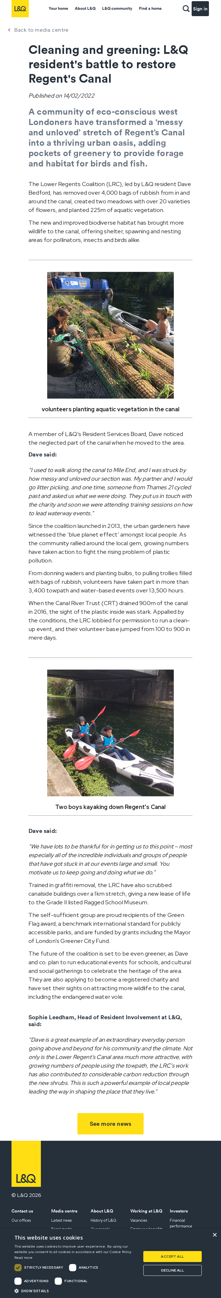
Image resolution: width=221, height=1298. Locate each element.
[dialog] (110, 1263)
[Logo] (20, 8)
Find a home (150, 8)
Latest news (61, 1220)
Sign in (200, 9)
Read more (23, 1257)
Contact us (22, 1211)
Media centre (64, 1211)
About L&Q (85, 8)
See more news (111, 1123)
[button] (186, 8)
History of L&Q (103, 1220)
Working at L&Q (146, 1211)
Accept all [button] (172, 1256)
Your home (58, 8)
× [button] (214, 1235)
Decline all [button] (172, 1270)
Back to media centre (41, 29)
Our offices (21, 1220)
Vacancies (138, 1220)
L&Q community (117, 8)
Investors (179, 1211)
